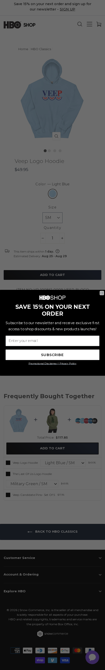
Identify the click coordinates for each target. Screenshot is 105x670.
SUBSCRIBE (52, 355)
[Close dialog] (102, 293)
